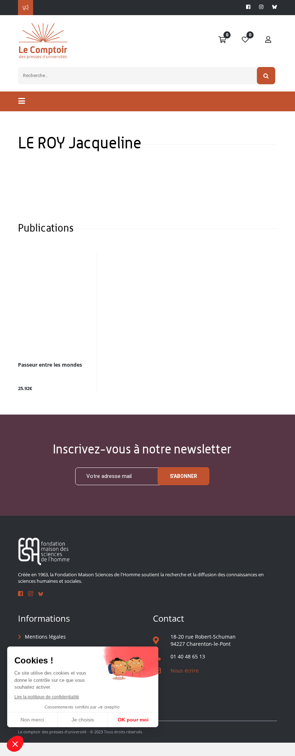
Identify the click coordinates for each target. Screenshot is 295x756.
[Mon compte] (268, 40)
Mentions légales (45, 636)
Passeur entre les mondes (50, 365)
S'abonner (183, 476)
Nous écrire (185, 670)
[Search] (266, 75)
